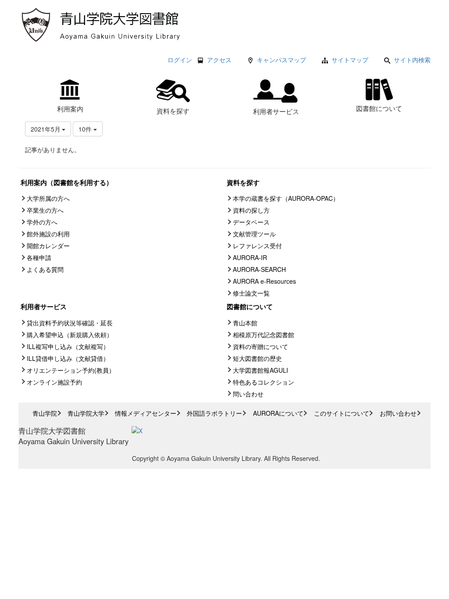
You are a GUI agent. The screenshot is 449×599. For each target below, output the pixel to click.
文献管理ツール (254, 233)
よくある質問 (45, 269)
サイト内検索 (412, 59)
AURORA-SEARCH (259, 269)
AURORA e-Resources (264, 281)
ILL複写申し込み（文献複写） (68, 346)
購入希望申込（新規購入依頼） (70, 334)
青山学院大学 (86, 413)
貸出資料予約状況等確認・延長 (70, 322)
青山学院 (44, 413)
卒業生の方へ (45, 210)
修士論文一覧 (251, 293)
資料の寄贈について (260, 346)
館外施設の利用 (48, 233)
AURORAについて (278, 413)
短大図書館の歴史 (257, 358)
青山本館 (245, 322)
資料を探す (173, 110)
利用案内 (70, 108)
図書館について (379, 108)
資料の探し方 (251, 210)
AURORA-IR (250, 257)
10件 (85, 129)
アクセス (219, 59)
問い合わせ (248, 393)
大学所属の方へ (48, 198)
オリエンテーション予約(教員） (71, 370)
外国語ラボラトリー (214, 413)
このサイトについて (341, 413)
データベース (251, 221)
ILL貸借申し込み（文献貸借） (68, 358)
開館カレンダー (48, 245)
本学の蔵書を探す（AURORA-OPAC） (286, 198)
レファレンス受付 (257, 245)
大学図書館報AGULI (260, 370)
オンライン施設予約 (54, 382)
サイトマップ (349, 59)
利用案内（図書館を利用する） (67, 182)
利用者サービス (276, 111)
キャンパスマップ (281, 59)
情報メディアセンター (145, 413)
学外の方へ (42, 221)
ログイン (179, 59)
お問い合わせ (398, 413)
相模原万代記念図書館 (263, 334)
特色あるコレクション (263, 382)
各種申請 (39, 257)
